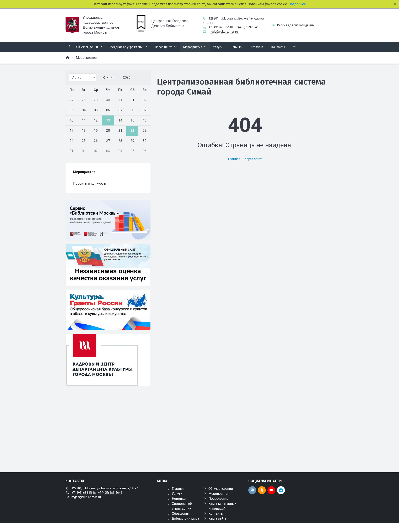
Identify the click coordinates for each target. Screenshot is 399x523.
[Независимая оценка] (108, 265)
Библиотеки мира (185, 519)
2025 (110, 77)
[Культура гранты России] (108, 310)
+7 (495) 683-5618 (221, 27)
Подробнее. (297, 4)
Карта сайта (253, 159)
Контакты (216, 514)
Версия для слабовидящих (295, 25)
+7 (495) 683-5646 (246, 27)
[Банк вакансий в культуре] (108, 360)
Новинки (179, 499)
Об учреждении (220, 489)
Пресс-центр (218, 499)
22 (132, 131)
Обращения (181, 514)
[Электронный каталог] (108, 220)
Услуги (177, 494)
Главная (234, 159)
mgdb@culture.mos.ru (223, 31)
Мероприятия (218, 494)
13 (108, 120)
